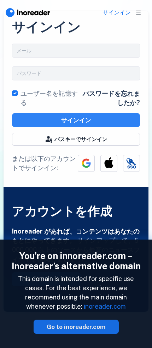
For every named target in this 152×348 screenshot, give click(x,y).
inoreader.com (105, 306)
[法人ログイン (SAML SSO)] (131, 163)
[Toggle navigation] (138, 13)
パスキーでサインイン (80, 139)
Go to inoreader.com (76, 326)
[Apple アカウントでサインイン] (108, 163)
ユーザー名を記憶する (49, 98)
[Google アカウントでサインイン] (86, 163)
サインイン (117, 12)
